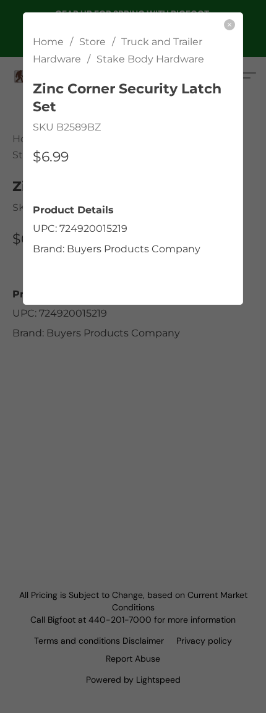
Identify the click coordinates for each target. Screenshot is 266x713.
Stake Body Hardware (150, 59)
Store (92, 42)
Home (48, 42)
